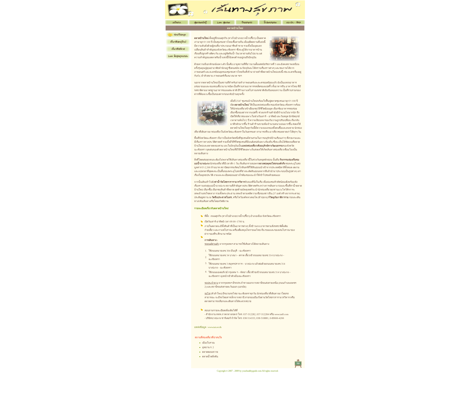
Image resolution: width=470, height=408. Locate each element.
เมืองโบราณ (208, 342)
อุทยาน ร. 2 (208, 347)
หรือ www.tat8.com (279, 314)
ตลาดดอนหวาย (210, 352)
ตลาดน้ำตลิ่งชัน (210, 356)
